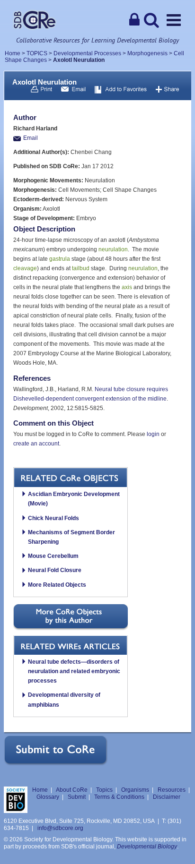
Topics (104, 790)
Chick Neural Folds (53, 518)
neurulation (113, 249)
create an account (36, 443)
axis (127, 287)
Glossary (47, 797)
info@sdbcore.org (60, 828)
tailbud (80, 268)
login (153, 434)
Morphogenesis (147, 53)
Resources (172, 790)
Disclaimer (166, 797)
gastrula (59, 259)
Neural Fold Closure (54, 570)
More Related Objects (57, 585)
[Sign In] (134, 20)
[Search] (151, 20)
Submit (77, 797)
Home (12, 53)
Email (30, 138)
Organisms (135, 790)
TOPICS (37, 53)
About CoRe (72, 790)
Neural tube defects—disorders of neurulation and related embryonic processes (74, 671)
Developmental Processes (87, 53)
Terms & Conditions (119, 797)
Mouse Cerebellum (53, 556)
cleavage (25, 268)
